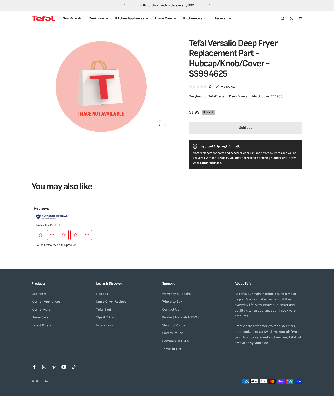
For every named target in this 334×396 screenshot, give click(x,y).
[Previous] (124, 5)
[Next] (209, 5)
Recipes (102, 294)
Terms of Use (172, 349)
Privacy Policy (172, 333)
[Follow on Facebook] (34, 367)
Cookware (96, 18)
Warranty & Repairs (176, 294)
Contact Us (170, 309)
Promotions (105, 325)
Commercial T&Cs (175, 341)
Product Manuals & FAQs (180, 317)
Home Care (163, 18)
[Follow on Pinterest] (54, 367)
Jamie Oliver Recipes (111, 302)
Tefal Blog (103, 309)
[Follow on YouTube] (63, 367)
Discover (220, 18)
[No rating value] (199, 86)
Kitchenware (193, 18)
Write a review (225, 86)
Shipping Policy (173, 325)
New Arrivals (72, 18)
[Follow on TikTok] (73, 367)
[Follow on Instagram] (44, 367)
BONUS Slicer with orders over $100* (167, 5)
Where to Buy (172, 302)
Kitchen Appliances (129, 18)
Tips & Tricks (105, 317)
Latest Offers (41, 325)
